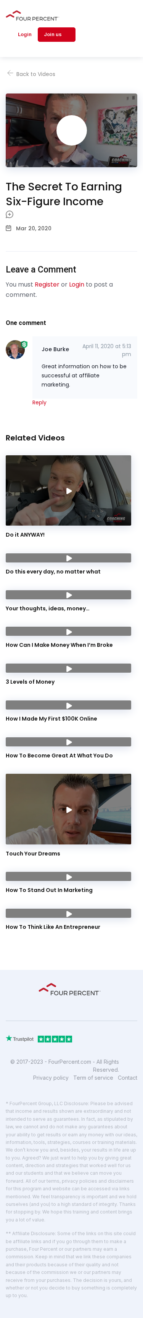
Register (47, 284)
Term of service (93, 1077)
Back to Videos (35, 74)
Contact (127, 1077)
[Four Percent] (34, 15)
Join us (53, 34)
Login (25, 34)
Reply (39, 402)
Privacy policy (51, 1077)
